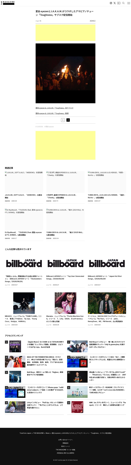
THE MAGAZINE (38, 433)
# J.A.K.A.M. (39, 126)
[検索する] (123, 3)
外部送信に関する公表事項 (65, 453)
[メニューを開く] (128, 3)
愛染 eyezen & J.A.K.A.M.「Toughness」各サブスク (54, 108)
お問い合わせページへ (65, 440)
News (48, 433)
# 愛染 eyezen (49, 126)
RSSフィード (65, 446)
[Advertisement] (65, 33)
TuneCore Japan (25, 433)
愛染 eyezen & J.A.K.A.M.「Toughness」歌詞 (52, 113)
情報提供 (65, 443)
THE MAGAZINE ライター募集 (65, 450)
